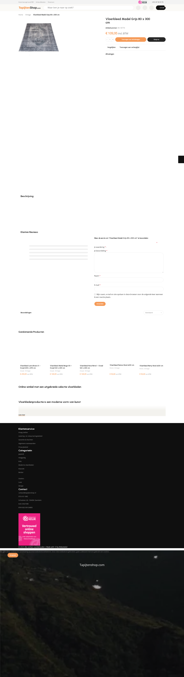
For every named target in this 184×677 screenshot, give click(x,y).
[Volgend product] (164, 15)
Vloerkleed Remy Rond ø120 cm (151, 366)
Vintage (28, 15)
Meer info (4, 555)
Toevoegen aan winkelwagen (131, 39)
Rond (111, 368)
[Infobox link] (156, 2)
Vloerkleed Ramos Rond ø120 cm (122, 365)
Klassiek (21, 469)
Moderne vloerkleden (26, 465)
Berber (20, 472)
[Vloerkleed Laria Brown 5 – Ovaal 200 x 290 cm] (32, 349)
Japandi (21, 454)
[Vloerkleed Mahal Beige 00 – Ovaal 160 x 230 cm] (62, 349)
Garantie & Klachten (25, 440)
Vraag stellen (23, 432)
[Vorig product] (159, 15)
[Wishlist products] (145, 8)
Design (20, 486)
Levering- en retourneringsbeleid (30, 436)
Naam (97, 276)
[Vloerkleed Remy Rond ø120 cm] (152, 349)
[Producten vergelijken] (138, 8)
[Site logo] (29, 7)
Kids (20, 461)
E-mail (97, 285)
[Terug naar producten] (161, 15)
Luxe (20, 482)
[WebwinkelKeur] (142, 2)
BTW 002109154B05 (25, 507)
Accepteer (13, 555)
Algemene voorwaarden (27, 443)
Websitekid (63, 547)
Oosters (21, 479)
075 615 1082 (23, 496)
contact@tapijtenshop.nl (27, 493)
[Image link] (32, 425)
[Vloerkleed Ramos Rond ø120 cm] (122, 349)
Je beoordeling (100, 251)
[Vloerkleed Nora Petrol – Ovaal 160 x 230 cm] (92, 349)
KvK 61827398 (23, 504)
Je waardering (100, 247)
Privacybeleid (23, 447)
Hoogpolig (22, 458)
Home (20, 15)
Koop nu (156, 39)
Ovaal (22, 371)
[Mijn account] (151, 8)
